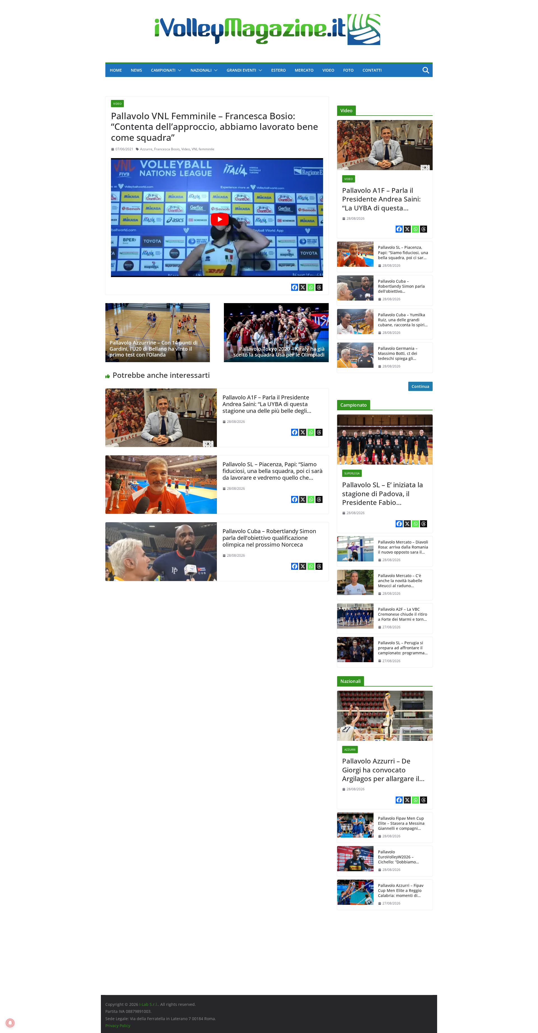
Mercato (304, 70)
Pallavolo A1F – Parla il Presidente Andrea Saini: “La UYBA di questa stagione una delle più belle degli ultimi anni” (265, 407)
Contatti (372, 70)
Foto (348, 70)
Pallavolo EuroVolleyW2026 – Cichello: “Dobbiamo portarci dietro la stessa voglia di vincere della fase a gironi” (403, 857)
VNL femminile (203, 149)
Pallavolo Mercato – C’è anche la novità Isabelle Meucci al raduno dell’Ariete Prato (400, 581)
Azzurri (350, 749)
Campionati (163, 70)
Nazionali (201, 70)
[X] (302, 287)
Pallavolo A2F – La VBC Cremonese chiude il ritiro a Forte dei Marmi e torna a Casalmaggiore (402, 614)
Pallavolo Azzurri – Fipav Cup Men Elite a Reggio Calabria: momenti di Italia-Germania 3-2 (400, 890)
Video (328, 70)
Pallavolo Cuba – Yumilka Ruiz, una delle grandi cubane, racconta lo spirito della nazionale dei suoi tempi (403, 320)
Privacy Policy (117, 1025)
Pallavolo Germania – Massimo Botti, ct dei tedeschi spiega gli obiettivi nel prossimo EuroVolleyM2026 (398, 353)
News (136, 70)
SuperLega (352, 473)
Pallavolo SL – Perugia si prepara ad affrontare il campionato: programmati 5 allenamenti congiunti (402, 648)
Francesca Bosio (167, 149)
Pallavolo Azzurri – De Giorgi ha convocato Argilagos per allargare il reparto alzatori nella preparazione (380, 769)
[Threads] (319, 287)
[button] (178, 70)
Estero (278, 70)
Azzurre (146, 149)
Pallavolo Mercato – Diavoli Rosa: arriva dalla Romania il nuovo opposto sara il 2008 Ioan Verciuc (403, 547)
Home (116, 70)
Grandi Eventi (241, 70)
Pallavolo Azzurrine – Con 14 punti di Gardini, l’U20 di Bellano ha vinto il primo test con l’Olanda (154, 348)
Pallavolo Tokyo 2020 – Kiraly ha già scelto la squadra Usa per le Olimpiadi (278, 351)
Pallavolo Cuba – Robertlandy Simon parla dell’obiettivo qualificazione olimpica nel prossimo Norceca (269, 537)
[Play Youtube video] (220, 219)
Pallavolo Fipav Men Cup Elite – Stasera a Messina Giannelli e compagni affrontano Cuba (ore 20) (401, 823)
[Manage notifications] (10, 1022)
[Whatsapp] (310, 287)
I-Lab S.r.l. (148, 1004)
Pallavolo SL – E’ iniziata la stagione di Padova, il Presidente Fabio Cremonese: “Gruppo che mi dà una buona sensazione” (382, 493)
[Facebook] (294, 287)
